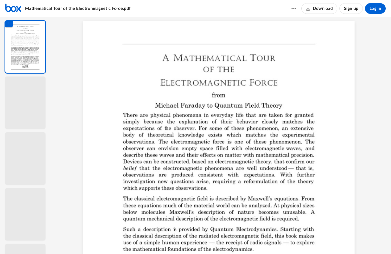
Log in (375, 8)
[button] (25, 47)
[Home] (13, 8)
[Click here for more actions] (294, 8)
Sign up (351, 8)
